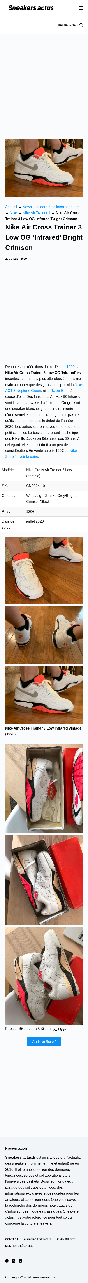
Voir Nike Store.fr (44, 1042)
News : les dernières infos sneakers (51, 207)
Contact (11, 1239)
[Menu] (81, 8)
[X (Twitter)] (13, 1261)
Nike (13, 213)
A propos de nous (37, 1239)
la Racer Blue (58, 391)
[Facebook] (7, 1261)
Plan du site (66, 1239)
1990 (71, 367)
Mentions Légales (19, 1246)
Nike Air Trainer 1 (36, 213)
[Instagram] (20, 1261)
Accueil (11, 207)
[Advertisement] (44, 80)
